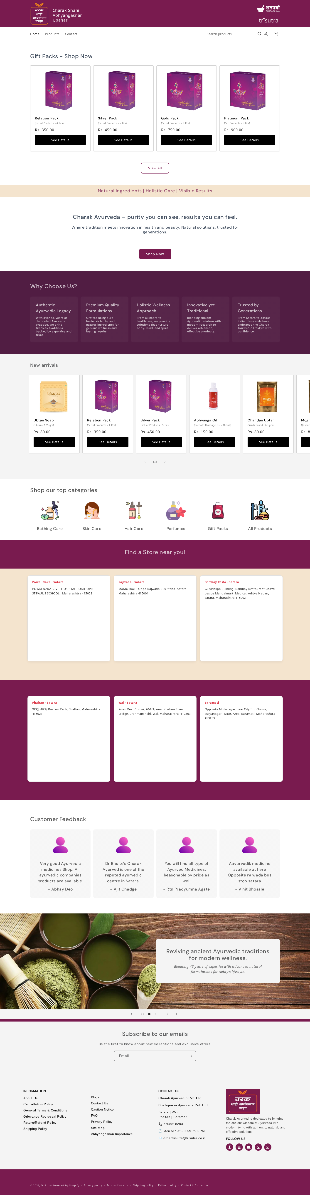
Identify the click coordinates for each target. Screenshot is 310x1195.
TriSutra (46, 1185)
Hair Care (134, 528)
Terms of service (117, 1185)
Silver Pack (107, 118)
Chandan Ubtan (261, 420)
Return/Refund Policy (40, 1122)
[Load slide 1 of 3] (142, 1014)
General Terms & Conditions (45, 1110)
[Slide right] (165, 462)
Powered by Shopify (65, 1185)
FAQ (94, 1115)
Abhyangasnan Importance (112, 1134)
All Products (260, 528)
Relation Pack (47, 118)
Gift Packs (218, 528)
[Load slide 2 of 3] (149, 1014)
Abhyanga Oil (205, 420)
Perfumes (176, 528)
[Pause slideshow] (179, 1014)
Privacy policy (93, 1185)
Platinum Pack (236, 118)
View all (155, 168)
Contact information (194, 1185)
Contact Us (99, 1103)
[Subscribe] (191, 1056)
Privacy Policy (102, 1121)
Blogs (95, 1097)
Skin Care (92, 528)
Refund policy (167, 1185)
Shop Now (155, 254)
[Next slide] (167, 1014)
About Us (30, 1098)
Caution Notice (102, 1109)
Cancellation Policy (38, 1104)
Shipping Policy (35, 1129)
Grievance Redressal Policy (44, 1116)
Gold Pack (170, 118)
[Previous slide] (131, 1014)
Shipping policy (143, 1185)
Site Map (98, 1128)
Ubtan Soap (44, 420)
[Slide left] (145, 462)
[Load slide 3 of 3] (156, 1014)
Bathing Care (50, 528)
